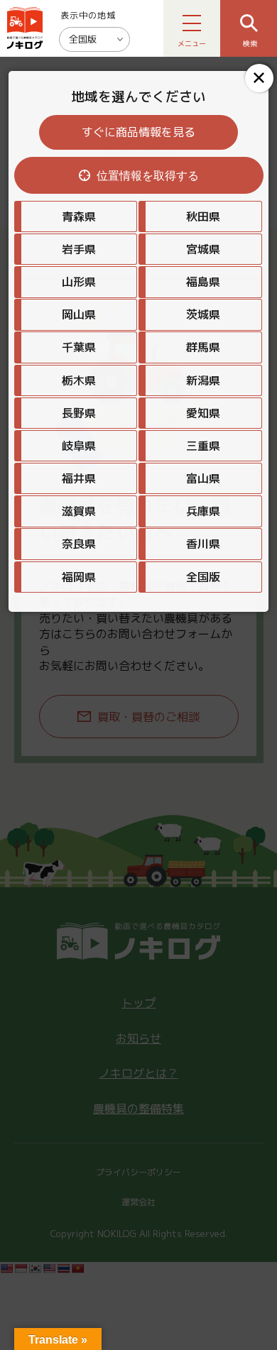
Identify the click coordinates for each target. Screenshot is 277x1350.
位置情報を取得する (148, 176)
